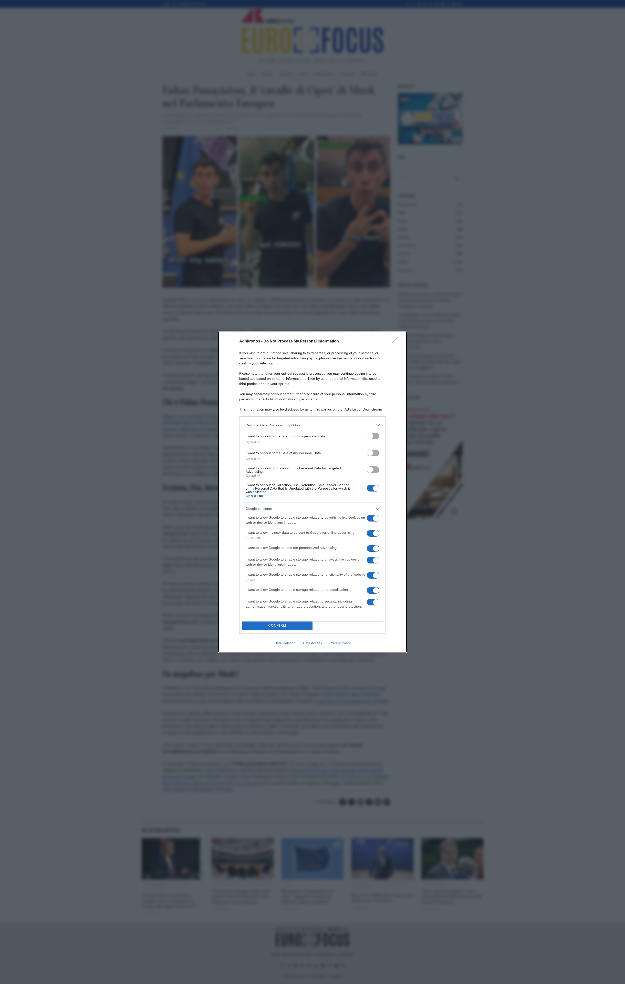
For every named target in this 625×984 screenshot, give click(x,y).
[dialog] (312, 492)
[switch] (373, 436)
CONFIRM (277, 625)
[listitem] (312, 425)
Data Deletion (284, 643)
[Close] (397, 341)
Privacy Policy (340, 643)
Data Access (312, 643)
